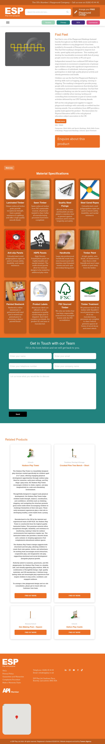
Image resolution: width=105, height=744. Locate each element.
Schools (82, 130)
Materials (9, 168)
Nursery (48, 22)
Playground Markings (71, 130)
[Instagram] (70, 670)
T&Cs (4, 671)
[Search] (67, 12)
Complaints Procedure (11, 680)
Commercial (93, 22)
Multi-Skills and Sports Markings (74, 128)
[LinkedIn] (66, 670)
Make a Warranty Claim (11, 682)
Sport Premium (91, 130)
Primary (63, 22)
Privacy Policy (8, 674)
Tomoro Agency (85, 741)
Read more (60, 121)
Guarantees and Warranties (13, 677)
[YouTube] (74, 670)
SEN (78, 22)
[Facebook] (78, 670)
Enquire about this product (71, 141)
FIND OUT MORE (30, 596)
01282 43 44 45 (92, 2)
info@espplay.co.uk (46, 673)
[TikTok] (82, 670)
